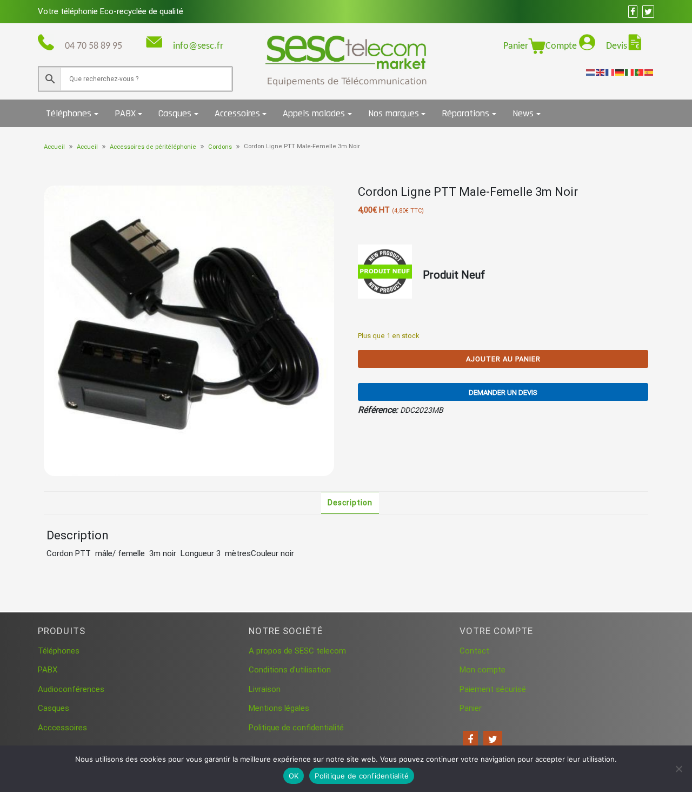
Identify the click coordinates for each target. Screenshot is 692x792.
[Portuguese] (639, 72)
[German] (620, 72)
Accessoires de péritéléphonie (153, 146)
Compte (562, 46)
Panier (515, 46)
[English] (601, 72)
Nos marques (393, 113)
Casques (174, 113)
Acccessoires (62, 727)
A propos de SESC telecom (297, 651)
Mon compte (482, 670)
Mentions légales (279, 708)
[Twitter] (492, 739)
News (523, 113)
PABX (125, 113)
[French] (610, 72)
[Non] (678, 768)
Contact (474, 651)
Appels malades (314, 113)
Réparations (465, 113)
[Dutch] (591, 72)
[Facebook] (470, 739)
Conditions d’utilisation (290, 670)
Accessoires (237, 113)
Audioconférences (71, 689)
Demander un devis (503, 392)
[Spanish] (649, 72)
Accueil (54, 146)
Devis (616, 46)
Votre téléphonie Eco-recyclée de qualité (110, 11)
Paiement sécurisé (493, 689)
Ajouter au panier (503, 359)
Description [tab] (350, 502)
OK (294, 775)
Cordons (220, 146)
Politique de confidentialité (296, 727)
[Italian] (630, 72)
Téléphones (68, 113)
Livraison (265, 689)
